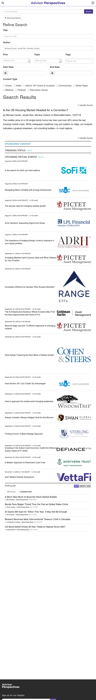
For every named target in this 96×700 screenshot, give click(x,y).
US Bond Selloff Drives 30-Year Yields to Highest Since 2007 (35, 526)
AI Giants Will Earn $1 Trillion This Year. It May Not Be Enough (36, 511)
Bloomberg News (22, 499)
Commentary (65, 85)
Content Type (10, 79)
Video (18, 85)
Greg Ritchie (11, 529)
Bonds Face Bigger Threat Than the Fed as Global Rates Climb (36, 504)
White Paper (81, 85)
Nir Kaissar (10, 514)
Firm (5, 54)
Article (8, 85)
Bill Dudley (10, 499)
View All (29, 150)
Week (76, 486)
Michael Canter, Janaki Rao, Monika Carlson (28, 115)
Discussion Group (38, 89)
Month (82, 486)
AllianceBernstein (62, 115)
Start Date (8, 67)
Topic (37, 54)
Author (6, 42)
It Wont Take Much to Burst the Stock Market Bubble (31, 496)
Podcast (21, 89)
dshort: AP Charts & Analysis (40, 85)
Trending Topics (15, 150)
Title (5, 30)
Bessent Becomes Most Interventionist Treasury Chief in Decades (37, 519)
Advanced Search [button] (13, 18)
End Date (55, 67)
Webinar (9, 89)
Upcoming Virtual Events (21, 157)
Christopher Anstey (13, 522)
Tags (68, 54)
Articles (11, 491)
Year (88, 486)
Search (88, 11)
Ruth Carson (11, 507)
